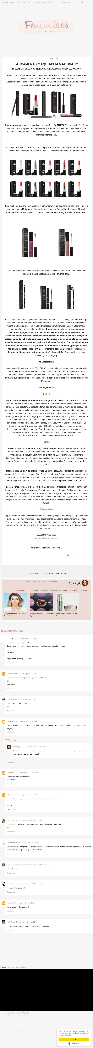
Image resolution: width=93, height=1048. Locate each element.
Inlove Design (26, 1027)
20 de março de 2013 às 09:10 (26, 795)
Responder (11, 663)
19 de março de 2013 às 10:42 (24, 699)
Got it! (73, 1039)
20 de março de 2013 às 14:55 (30, 820)
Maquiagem (55, 573)
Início (5, 2)
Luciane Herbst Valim (15, 865)
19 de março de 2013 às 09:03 (26, 638)
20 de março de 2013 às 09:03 (26, 772)
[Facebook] (35, 591)
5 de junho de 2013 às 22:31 (26, 922)
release (63, 573)
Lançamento (45, 573)
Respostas (12, 740)
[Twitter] (44, 591)
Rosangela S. (18, 746)
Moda (30, 2)
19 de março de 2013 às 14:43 (26, 721)
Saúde (38, 2)
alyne (9, 903)
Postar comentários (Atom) (17, 967)
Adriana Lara (12, 673)
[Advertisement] (46, 50)
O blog (14, 1020)
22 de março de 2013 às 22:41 (36, 865)
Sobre (13, 2)
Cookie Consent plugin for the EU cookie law (73, 1043)
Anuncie (31, 1020)
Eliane (9, 699)
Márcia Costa (12, 820)
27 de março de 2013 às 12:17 (23, 903)
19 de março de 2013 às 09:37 (29, 673)
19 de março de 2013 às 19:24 (38, 746)
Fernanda (11, 842)
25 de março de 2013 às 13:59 (31, 884)
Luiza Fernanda (13, 884)
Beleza (22, 2)
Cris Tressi (11, 922)
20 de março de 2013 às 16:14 (26, 842)
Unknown (11, 721)
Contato (48, 2)
